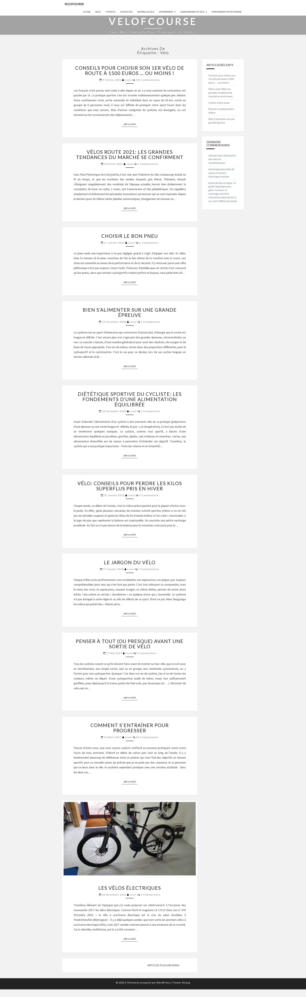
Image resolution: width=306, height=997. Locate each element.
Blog (98, 11)
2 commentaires (148, 164)
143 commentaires (148, 79)
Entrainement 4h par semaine (226, 11)
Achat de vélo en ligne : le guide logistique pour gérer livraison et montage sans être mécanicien (222, 190)
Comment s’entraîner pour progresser (130, 727)
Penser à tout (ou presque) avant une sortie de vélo (129, 643)
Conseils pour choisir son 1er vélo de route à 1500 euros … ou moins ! (129, 70)
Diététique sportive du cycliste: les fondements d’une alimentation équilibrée (130, 399)
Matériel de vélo (145, 11)
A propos (111, 11)
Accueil (87, 11)
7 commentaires (148, 569)
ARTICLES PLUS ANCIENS (162, 965)
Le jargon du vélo (130, 562)
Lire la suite (131, 124)
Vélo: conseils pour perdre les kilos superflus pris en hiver (129, 485)
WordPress (163, 982)
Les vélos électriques (129, 888)
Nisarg (186, 982)
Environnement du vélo (192, 11)
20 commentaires (147, 737)
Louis (128, 79)
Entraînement (166, 11)
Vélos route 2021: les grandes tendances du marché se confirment (129, 154)
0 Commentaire (149, 242)
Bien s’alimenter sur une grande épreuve (130, 312)
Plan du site (126, 11)
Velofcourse (74, 4)
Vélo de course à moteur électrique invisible (221, 173)
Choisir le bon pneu (129, 236)
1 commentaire (150, 321)
